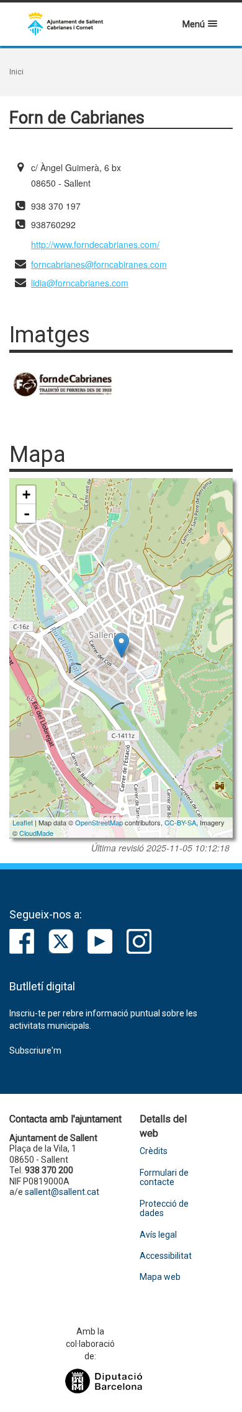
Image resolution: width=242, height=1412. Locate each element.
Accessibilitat (166, 1256)
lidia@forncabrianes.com (79, 283)
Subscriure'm (35, 1050)
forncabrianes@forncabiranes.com (99, 264)
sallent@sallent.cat (62, 1192)
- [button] (26, 513)
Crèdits (154, 1151)
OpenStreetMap (99, 822)
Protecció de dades (164, 1208)
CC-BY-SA (180, 822)
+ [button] (26, 494)
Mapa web (160, 1277)
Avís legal (158, 1235)
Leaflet (22, 822)
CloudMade (36, 833)
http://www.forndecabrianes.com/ (95, 244)
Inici (16, 72)
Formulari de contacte (164, 1177)
